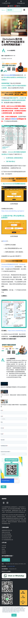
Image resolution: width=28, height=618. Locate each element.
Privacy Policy (16, 611)
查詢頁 (5, 241)
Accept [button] (14, 615)
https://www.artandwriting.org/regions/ (12, 211)
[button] (24, 10)
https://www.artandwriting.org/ (17, 330)
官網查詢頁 (14, 119)
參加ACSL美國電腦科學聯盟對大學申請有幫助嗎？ (14, 387)
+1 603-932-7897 (11, 566)
